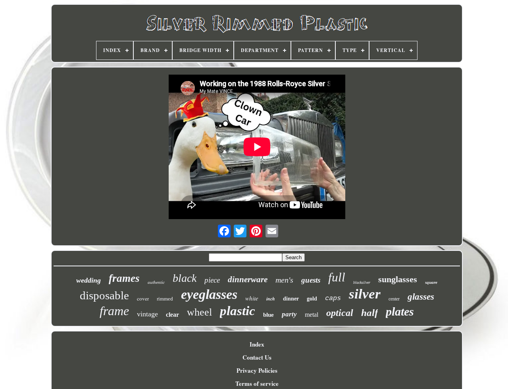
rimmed (165, 299)
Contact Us (256, 357)
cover (143, 298)
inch (270, 298)
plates (400, 311)
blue (268, 315)
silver (365, 294)
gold (312, 299)
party (289, 314)
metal (311, 314)
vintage (147, 314)
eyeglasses (209, 294)
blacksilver (361, 282)
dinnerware (247, 279)
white (251, 298)
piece (212, 280)
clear (172, 314)
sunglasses (397, 279)
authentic (156, 282)
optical (339, 313)
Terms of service (257, 383)
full (336, 277)
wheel (199, 312)
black (184, 278)
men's (284, 279)
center (394, 299)
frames (124, 278)
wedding (88, 280)
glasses (421, 297)
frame (114, 311)
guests (310, 280)
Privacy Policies (257, 370)
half (369, 312)
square (431, 282)
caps (333, 298)
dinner (291, 299)
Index (257, 344)
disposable (104, 295)
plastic (237, 311)
